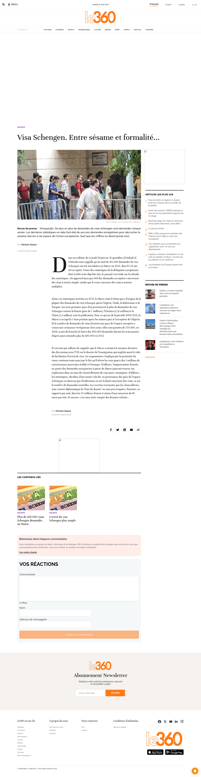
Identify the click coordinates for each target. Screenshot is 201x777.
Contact (84, 730)
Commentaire (27, 574)
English (168, 4)
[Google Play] (174, 752)
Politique (48, 30)
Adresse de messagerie (33, 619)
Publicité (52, 730)
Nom (22, 607)
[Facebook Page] (159, 721)
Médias (108, 30)
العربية (194, 4)
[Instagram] (182, 721)
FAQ (83, 727)
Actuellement (22, 30)
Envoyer (115, 693)
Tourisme (149, 30)
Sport (117, 30)
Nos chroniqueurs (24, 755)
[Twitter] (165, 721)
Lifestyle (137, 30)
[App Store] (155, 752)
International (84, 30)
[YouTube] (170, 721)
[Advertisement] (82, 74)
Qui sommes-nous (56, 727)
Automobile (21, 746)
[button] (195, 771)
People (127, 30)
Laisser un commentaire (79, 634)
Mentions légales (119, 727)
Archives (52, 733)
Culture (97, 30)
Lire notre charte (28, 552)
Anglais (182, 4)
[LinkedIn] (176, 721)
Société (71, 30)
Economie (60, 30)
